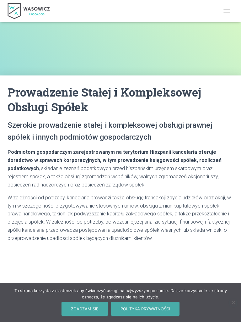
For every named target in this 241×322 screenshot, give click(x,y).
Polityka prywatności (145, 308)
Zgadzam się (85, 308)
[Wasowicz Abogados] (31, 11)
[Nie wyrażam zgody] (233, 302)
